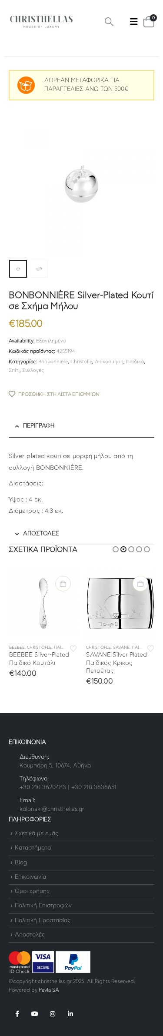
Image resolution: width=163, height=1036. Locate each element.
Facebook (17, 1013)
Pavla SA (49, 990)
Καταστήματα (33, 848)
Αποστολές (30, 935)
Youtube (34, 1013)
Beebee (17, 648)
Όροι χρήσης (32, 891)
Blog (21, 863)
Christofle (81, 361)
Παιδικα (62, 648)
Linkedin (70, 1013)
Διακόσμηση (109, 361)
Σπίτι (14, 370)
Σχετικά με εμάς (36, 834)
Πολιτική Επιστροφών (43, 906)
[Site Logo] (41, 22)
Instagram (52, 1013)
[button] (109, 22)
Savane (121, 648)
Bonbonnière (53, 361)
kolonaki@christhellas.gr (52, 809)
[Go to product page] (43, 603)
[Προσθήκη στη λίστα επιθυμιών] (73, 647)
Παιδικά (135, 361)
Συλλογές (33, 370)
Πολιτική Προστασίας (42, 920)
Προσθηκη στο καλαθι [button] (63, 583)
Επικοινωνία (30, 877)
